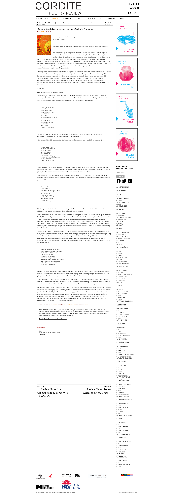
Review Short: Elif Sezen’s (49, 332)
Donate (133, 12)
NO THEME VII (123, 316)
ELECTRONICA (124, 464)
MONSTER (121, 297)
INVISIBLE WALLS (125, 217)
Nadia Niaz (41, 31)
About (134, 8)
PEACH (120, 289)
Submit (134, 3)
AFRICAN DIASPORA (125, 301)
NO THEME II (123, 426)
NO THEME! (123, 460)
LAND (120, 331)
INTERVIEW (67, 18)
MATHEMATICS (123, 327)
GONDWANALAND (125, 415)
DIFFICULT (122, 312)
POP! (120, 229)
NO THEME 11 (124, 248)
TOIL (120, 369)
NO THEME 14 (124, 202)
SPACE (121, 210)
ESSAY (78, 18)
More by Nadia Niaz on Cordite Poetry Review (53, 319)
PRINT (122, 18)
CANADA (122, 392)
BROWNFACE (123, 267)
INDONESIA (123, 438)
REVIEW (55, 18)
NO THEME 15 (124, 187)
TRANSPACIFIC (124, 434)
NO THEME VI (123, 339)
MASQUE (122, 423)
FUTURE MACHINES (125, 358)
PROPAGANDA (126, 274)
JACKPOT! (122, 449)
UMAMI (121, 373)
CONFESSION (123, 346)
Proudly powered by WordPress (129, 492)
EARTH (120, 282)
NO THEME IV (124, 381)
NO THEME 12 (124, 233)
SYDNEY (122, 453)
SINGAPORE (122, 271)
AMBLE (121, 255)
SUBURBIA (122, 324)
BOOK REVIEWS (53, 304)
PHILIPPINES (122, 320)
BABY (121, 225)
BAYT (120, 286)
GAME (121, 259)
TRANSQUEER (123, 308)
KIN (120, 252)
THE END (122, 366)
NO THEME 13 (124, 214)
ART (101, 18)
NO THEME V (122, 362)
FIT (120, 194)
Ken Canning (67, 304)
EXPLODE (121, 350)
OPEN (121, 244)
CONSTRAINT (124, 396)
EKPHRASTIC (124, 343)
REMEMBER (123, 206)
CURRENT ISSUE (42, 18)
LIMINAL (122, 240)
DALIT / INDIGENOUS (126, 354)
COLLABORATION (125, 400)
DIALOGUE (122, 191)
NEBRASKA (123, 457)
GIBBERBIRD (123, 445)
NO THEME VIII (123, 293)
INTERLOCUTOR (125, 441)
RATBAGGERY (124, 430)
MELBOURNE (124, 404)
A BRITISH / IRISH (125, 385)
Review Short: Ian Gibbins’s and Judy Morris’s (53, 23)
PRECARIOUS (124, 198)
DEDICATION (123, 236)
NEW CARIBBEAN (124, 335)
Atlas (40, 331)
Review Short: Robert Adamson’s (98, 23)
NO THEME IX (123, 278)
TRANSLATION (90, 18)
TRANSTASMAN (124, 377)
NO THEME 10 (124, 263)
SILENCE (122, 411)
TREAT (121, 221)
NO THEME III (123, 407)
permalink (86, 304)
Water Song (42, 334)
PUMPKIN (122, 419)
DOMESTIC (122, 305)
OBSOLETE (123, 388)
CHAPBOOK (111, 18)
